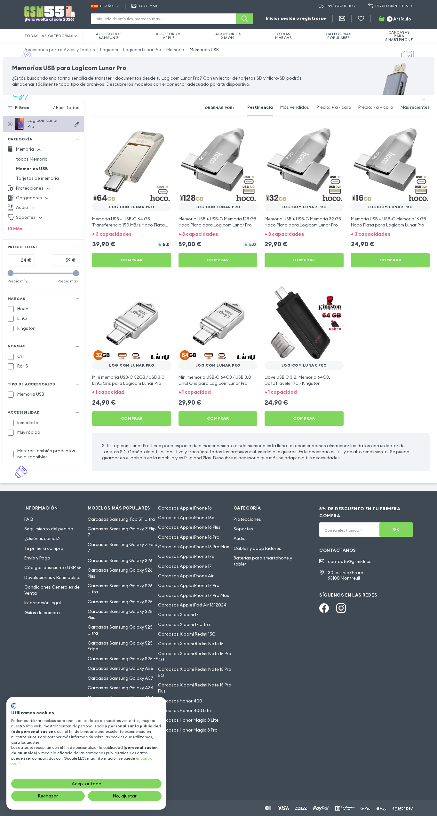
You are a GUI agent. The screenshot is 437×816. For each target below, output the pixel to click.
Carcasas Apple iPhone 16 (185, 508)
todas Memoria (32, 159)
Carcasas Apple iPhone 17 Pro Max (193, 595)
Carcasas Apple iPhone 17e (186, 556)
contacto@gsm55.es (349, 561)
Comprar (132, 259)
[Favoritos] (361, 19)
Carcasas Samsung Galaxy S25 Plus (120, 614)
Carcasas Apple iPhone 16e (186, 517)
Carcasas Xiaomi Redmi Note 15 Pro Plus (194, 688)
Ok (396, 529)
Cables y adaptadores (257, 548)
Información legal (42, 603)
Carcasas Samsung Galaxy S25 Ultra (120, 630)
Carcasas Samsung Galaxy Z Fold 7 (122, 547)
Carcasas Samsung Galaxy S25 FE (123, 659)
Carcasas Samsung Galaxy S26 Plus (120, 573)
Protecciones (247, 519)
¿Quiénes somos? (42, 538)
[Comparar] (150, 133)
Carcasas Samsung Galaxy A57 (120, 678)
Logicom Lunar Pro (142, 49)
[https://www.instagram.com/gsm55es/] (341, 608)
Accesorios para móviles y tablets (59, 49)
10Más (15, 229)
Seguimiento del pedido (48, 529)
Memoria (175, 49)
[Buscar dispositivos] (77, 124)
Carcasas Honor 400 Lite (184, 710)
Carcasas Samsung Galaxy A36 (120, 688)
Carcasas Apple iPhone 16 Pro (188, 537)
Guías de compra (42, 612)
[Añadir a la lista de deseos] (162, 133)
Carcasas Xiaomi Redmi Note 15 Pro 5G (194, 672)
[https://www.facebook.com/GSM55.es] (324, 608)
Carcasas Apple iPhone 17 (185, 566)
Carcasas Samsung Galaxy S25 (120, 602)
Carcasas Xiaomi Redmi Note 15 (191, 643)
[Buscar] (244, 18)
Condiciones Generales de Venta (52, 590)
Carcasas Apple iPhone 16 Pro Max (193, 547)
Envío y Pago (37, 558)
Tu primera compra (43, 548)
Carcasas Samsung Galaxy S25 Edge (120, 646)
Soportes (243, 529)
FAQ (28, 519)
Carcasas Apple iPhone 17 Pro (188, 585)
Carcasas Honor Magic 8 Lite (188, 720)
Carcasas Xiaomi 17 (178, 614)
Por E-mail (148, 6)
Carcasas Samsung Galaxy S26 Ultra (120, 589)
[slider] (11, 273)
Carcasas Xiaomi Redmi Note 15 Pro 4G (194, 656)
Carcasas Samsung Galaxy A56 (120, 668)
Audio (240, 538)
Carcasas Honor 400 (180, 701)
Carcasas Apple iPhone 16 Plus (189, 527)
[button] (131, 234)
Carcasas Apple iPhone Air (186, 576)
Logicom (109, 49)
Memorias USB (204, 49)
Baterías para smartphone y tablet (263, 561)
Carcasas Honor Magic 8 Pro (188, 730)
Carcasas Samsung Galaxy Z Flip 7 (122, 532)
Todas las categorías (49, 36)
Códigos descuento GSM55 (53, 567)
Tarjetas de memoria (37, 178)
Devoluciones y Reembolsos (53, 577)
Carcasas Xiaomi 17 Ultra (184, 624)
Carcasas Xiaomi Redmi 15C (187, 634)
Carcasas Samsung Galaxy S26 (120, 560)
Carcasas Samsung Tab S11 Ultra (121, 519)
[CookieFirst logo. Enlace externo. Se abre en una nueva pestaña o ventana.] (13, 706)
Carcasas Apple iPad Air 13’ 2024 (192, 605)
